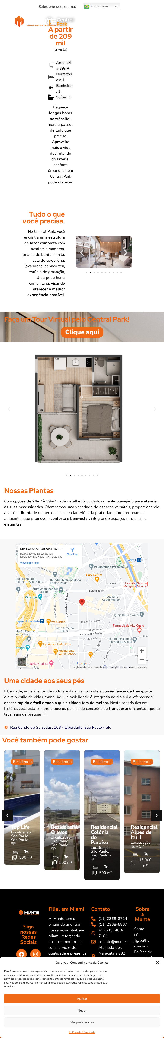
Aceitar (82, 999)
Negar (82, 1010)
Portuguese (98, 6)
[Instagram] (35, 954)
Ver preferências (82, 1022)
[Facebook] (21, 954)
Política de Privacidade (82, 1032)
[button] (157, 962)
